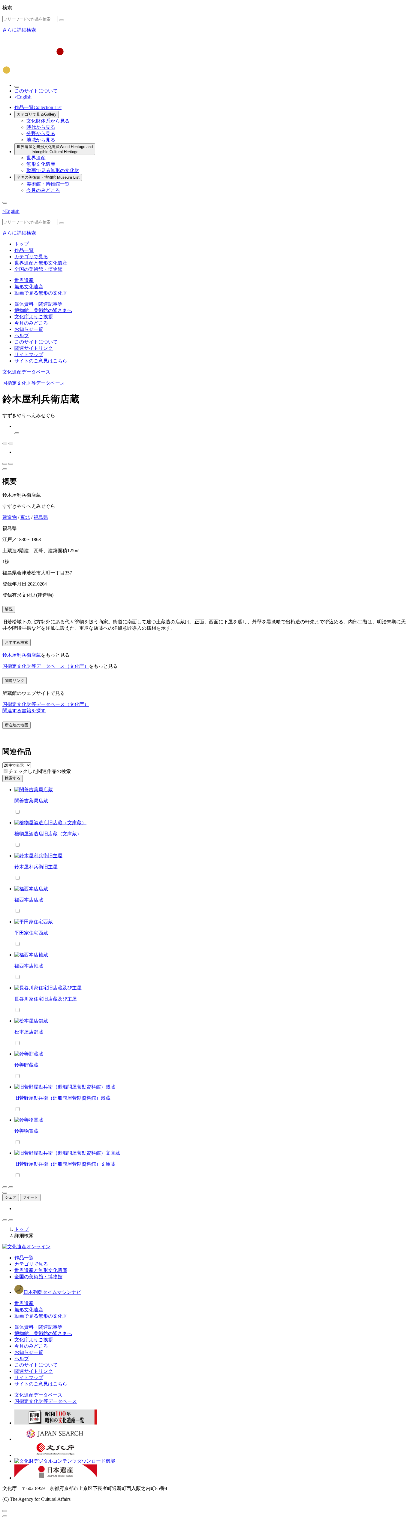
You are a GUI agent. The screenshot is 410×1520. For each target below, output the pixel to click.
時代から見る (40, 127)
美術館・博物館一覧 (48, 183)
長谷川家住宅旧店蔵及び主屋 (45, 998)
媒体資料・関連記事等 (38, 304)
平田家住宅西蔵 (31, 932)
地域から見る (40, 139)
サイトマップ (28, 354)
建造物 (9, 517)
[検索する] (61, 20)
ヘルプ (21, 335)
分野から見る (40, 133)
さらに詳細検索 (19, 29)
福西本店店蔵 (28, 899)
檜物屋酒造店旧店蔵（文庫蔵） (48, 833)
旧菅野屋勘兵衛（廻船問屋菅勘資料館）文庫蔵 (64, 1164)
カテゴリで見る (36, 114)
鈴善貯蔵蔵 (26, 1064)
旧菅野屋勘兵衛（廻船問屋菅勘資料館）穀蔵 (62, 1098)
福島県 (41, 517)
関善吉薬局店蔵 (31, 800)
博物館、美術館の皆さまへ (43, 310)
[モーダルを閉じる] (4, 1511)
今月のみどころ (43, 190)
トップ (21, 244)
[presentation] (6, 771)
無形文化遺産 (40, 164)
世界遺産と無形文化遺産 (55, 149)
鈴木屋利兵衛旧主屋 (36, 866)
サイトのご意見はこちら (40, 360)
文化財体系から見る (48, 120)
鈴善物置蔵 (26, 1131)
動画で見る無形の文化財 (52, 170)
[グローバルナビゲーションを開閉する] (4, 203)
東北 (25, 517)
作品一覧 (38, 107)
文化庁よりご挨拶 (33, 316)
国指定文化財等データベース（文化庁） (45, 666)
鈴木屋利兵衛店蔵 (21, 655)
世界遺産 (36, 157)
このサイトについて (36, 90)
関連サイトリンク (33, 348)
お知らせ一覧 (28, 329)
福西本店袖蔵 (28, 965)
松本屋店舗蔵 (28, 1031)
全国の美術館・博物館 (48, 177)
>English (23, 96)
